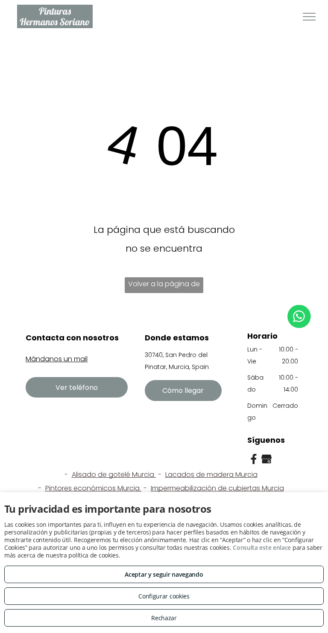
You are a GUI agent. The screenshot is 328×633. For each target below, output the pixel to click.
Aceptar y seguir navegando (164, 574)
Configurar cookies (164, 596)
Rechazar (164, 618)
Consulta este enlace (262, 547)
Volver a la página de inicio (164, 286)
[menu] (309, 17)
